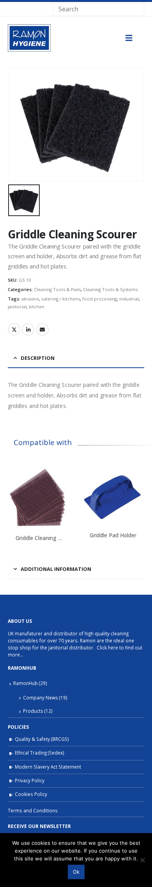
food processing (99, 299)
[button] (129, 38)
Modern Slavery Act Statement (48, 767)
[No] (142, 860)
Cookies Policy (31, 794)
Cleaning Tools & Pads (57, 289)
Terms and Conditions (33, 810)
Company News (40, 697)
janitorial (17, 306)
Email (42, 329)
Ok (76, 872)
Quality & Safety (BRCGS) (42, 739)
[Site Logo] (29, 38)
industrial (129, 299)
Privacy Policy (29, 780)
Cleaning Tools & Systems (110, 289)
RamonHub (25, 683)
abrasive (30, 299)
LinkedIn (28, 329)
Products (33, 711)
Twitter (14, 329)
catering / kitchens (60, 299)
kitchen (36, 306)
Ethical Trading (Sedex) (39, 752)
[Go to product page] (39, 497)
